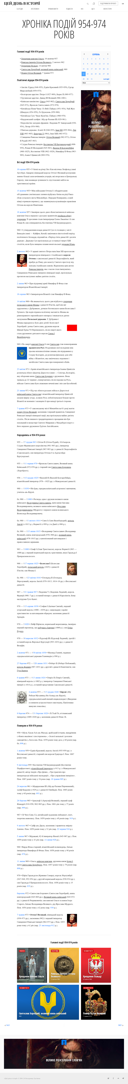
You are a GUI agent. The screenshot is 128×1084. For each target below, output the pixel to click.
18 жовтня (21, 212)
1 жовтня (21, 750)
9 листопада (22, 764)
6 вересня (28, 638)
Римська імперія (36, 269)
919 (71, 818)
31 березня (38, 713)
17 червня (28, 563)
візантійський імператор (42, 768)
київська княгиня (44, 861)
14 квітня (21, 301)
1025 (36, 477)
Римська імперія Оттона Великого (36, 62)
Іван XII (59, 130)
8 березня (21, 713)
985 (120, 1025)
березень (21, 893)
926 (54, 839)
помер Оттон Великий (27, 411)
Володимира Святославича (39, 502)
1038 (36, 606)
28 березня (22, 800)
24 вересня (22, 786)
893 (38, 793)
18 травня (55, 779)
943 (8, 1025)
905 (61, 779)
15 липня (32, 531)
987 (35, 591)
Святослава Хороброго (32, 864)
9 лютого (21, 825)
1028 (46, 713)
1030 (44, 652)
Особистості (88, 951)
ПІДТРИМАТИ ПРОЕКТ (108, 3)
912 (52, 925)
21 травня (28, 591)
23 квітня (21, 369)
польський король (36, 566)
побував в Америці (46, 627)
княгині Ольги (37, 344)
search (88, 4)
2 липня (20, 283)
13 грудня (49, 691)
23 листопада (45, 925)
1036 (26, 488)
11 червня (28, 463)
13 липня (37, 677)
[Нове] (44, 950)
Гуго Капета (22, 670)
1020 (26, 624)
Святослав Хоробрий (65, 101)
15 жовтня (21, 190)
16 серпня (21, 294)
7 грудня (28, 442)
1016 (38, 577)
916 (68, 829)
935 (28, 886)
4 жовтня (33, 691)
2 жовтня (21, 652)
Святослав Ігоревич (44, 376)
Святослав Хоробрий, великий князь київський (42, 69)
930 (52, 907)
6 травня (21, 677)
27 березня (22, 663)
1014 (38, 520)
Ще (93, 9)
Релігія (22, 951)
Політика (55, 951)
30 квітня (37, 652)
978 (35, 463)
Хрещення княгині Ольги (32, 58)
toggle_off (123, 3)
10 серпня (21, 169)
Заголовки (35, 9)
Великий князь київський (55, 896)
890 (23, 807)
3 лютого (32, 520)
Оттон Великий (53, 137)
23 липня (21, 390)
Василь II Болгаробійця (63, 147)
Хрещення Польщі (29, 65)
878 (23, 854)
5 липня (20, 836)
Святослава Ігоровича (61, 467)
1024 (43, 677)
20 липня (39, 663)
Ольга (42, 101)
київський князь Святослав (29, 394)
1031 (45, 663)
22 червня (61, 829)
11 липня (21, 861)
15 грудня (28, 477)
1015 (38, 531)
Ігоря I (70, 861)
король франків (24, 666)
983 (34, 442)
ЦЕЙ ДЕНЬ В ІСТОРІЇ (22, 3)
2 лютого (21, 251)
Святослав (54, 344)
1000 (30, 499)
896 (21, 743)
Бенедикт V (39, 133)
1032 (36, 638)
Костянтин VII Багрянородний (57, 144)
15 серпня (28, 606)
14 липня (48, 839)
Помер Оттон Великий (31, 72)
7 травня (21, 408)
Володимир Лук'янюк (32, 1078)
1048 (56, 691)
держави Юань (68, 244)
